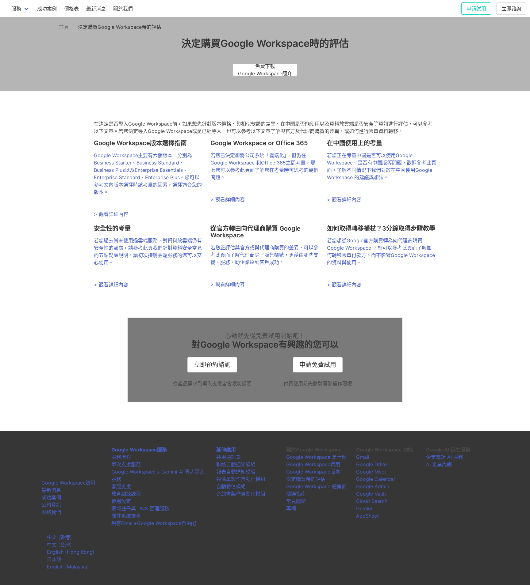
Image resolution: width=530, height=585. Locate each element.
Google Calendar (375, 479)
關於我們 (123, 9)
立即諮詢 (511, 9)
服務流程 (121, 457)
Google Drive (371, 464)
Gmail (362, 457)
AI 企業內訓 (439, 464)
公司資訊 (51, 505)
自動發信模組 (231, 486)
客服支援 (121, 486)
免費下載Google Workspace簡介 (265, 70)
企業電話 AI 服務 (444, 457)
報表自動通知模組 (235, 472)
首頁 (64, 27)
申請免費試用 (317, 364)
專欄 (291, 508)
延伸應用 (226, 450)
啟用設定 (121, 501)
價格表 (71, 9)
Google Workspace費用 (313, 464)
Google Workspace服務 (139, 450)
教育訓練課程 (126, 494)
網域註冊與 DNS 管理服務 (140, 508)
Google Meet (371, 472)
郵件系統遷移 (126, 516)
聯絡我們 (51, 512)
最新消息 (96, 9)
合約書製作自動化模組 (240, 494)
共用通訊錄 (228, 457)
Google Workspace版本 (313, 472)
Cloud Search (371, 501)
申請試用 (476, 9)
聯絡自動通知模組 (235, 464)
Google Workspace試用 (68, 483)
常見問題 (296, 501)
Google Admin (372, 486)
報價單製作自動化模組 (240, 479)
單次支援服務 (126, 464)
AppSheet (367, 516)
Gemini (364, 508)
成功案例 (47, 9)
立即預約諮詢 (212, 364)
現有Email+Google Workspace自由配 (153, 523)
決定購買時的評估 (305, 479)
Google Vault (371, 494)
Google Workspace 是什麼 (316, 457)
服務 (16, 9)
